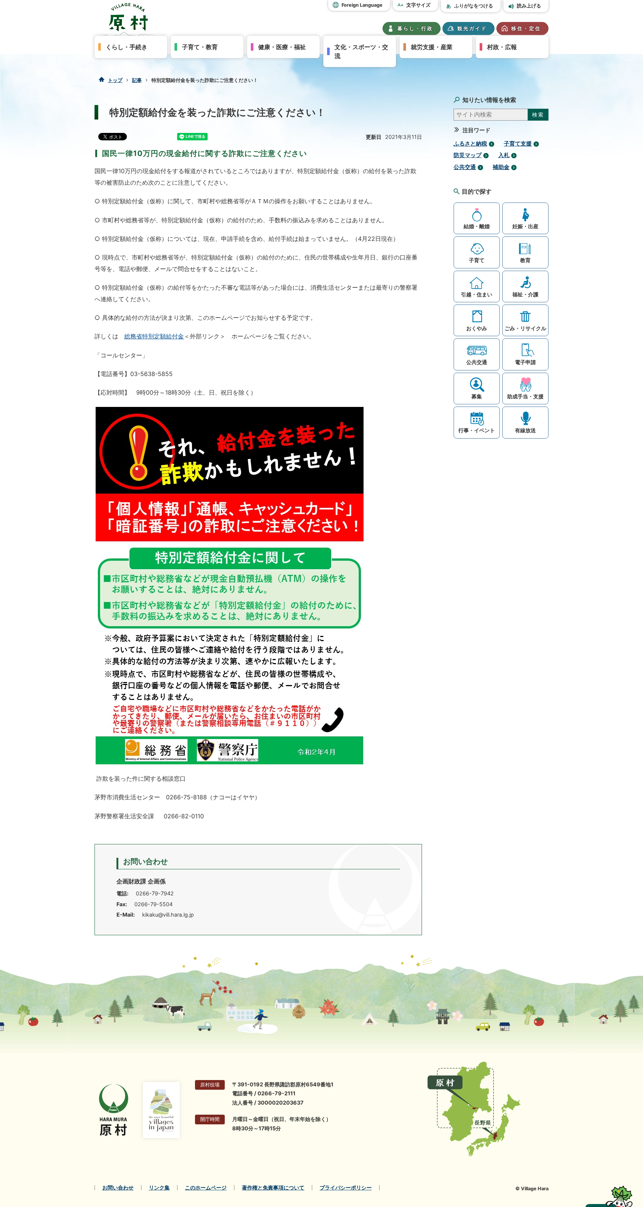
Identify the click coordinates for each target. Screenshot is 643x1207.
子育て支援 (518, 143)
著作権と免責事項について (273, 1187)
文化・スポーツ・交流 (361, 51)
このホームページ (206, 1187)
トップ (115, 80)
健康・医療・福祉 (282, 47)
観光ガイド (472, 28)
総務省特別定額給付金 (154, 336)
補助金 (501, 167)
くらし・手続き (126, 47)
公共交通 (465, 167)
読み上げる (529, 6)
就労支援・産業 (431, 47)
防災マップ (468, 155)
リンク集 (159, 1187)
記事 (137, 80)
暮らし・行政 (415, 28)
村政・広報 (502, 47)
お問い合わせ (118, 1187)
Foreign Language (362, 5)
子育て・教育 (200, 47)
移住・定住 (526, 28)
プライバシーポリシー (346, 1187)
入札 (503, 155)
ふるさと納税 (470, 143)
